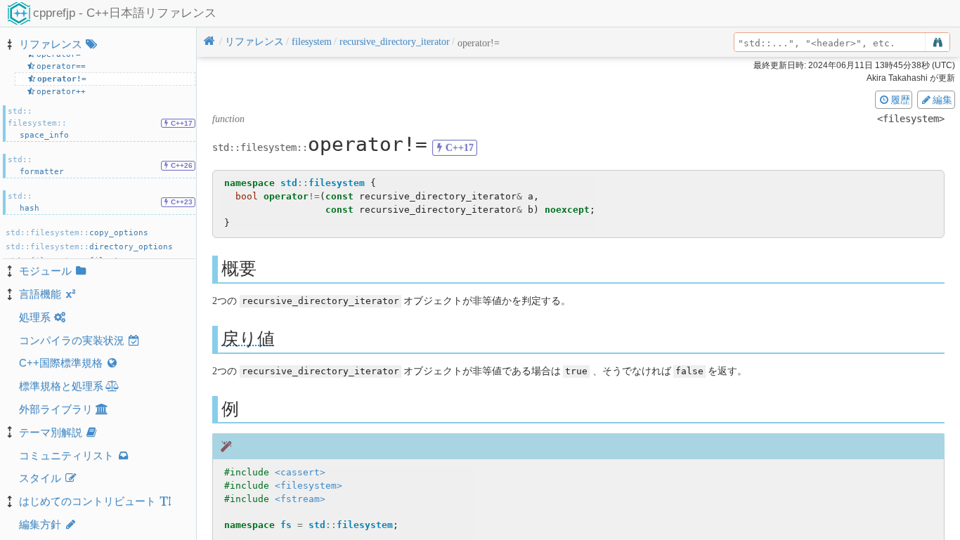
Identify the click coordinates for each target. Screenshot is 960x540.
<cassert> (300, 472)
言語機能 (40, 294)
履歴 (900, 99)
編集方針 (40, 524)
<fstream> (300, 499)
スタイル (40, 478)
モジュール (45, 271)
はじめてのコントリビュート (87, 501)
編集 (942, 99)
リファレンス (50, 44)
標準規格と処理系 (61, 386)
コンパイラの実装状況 (71, 340)
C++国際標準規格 (61, 363)
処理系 (35, 317)
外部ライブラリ (56, 409)
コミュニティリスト (66, 455)
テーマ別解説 (50, 432)
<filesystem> (308, 485)
